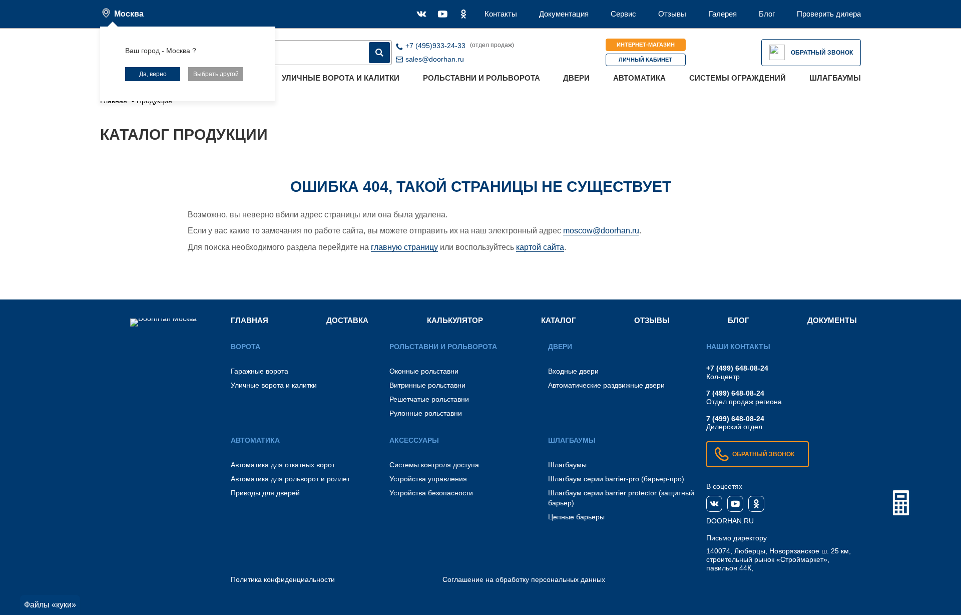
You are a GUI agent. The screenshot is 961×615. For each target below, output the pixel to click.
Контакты (501, 14)
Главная (249, 320)
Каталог (558, 320)
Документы (832, 320)
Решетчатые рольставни (429, 399)
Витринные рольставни (427, 385)
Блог (767, 14)
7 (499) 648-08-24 (735, 393)
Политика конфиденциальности (283, 579)
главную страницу (404, 247)
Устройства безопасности (431, 493)
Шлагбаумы (835, 78)
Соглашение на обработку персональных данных (523, 579)
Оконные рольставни (423, 371)
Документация (564, 14)
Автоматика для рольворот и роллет (290, 479)
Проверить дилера (829, 14)
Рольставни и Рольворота (481, 78)
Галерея (723, 14)
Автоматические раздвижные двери (606, 385)
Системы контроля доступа (434, 465)
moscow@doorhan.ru (601, 230)
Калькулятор (455, 320)
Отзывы (672, 14)
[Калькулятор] (901, 502)
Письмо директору (736, 538)
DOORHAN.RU (730, 521)
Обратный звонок (822, 52)
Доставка (347, 320)
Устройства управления (428, 479)
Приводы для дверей (265, 493)
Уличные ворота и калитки (340, 78)
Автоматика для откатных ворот (283, 465)
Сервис (623, 14)
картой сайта (540, 247)
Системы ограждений (737, 78)
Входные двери (573, 371)
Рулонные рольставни (425, 413)
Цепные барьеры (576, 517)
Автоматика (639, 78)
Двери (576, 78)
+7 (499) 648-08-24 (737, 368)
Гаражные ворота (259, 371)
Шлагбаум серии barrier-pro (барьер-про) (616, 479)
